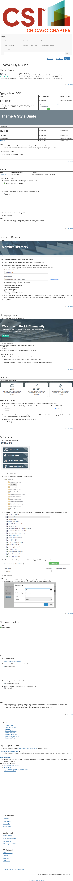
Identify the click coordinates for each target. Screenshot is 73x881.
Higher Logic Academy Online (9, 751)
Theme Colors (9, 725)
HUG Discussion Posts (10, 771)
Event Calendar (7, 841)
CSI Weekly (6, 858)
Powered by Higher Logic (36, 880)
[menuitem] (51, 58)
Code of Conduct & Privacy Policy (13, 869)
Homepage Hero (10, 732)
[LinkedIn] (34, 809)
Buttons (7, 729)
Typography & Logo (10, 727)
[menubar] (55, 58)
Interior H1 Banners (10, 731)
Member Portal (7, 826)
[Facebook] (39, 809)
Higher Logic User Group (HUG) (28, 748)
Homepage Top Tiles (11, 734)
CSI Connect (6, 861)
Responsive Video (10, 738)
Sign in (67, 59)
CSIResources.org (8, 853)
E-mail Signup (7, 821)
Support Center (8, 767)
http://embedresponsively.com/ (12, 661)
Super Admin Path (5, 757)
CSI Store (5, 855)
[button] (31, 41)
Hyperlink (2, 140)
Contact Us (50, 59)
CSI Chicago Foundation (9, 844)
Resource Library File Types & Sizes (17, 769)
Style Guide (59, 59)
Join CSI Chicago (7, 836)
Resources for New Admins (11, 765)
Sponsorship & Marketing (10, 838)
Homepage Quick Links (12, 736)
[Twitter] (36, 809)
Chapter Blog (6, 824)
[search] (67, 53)
